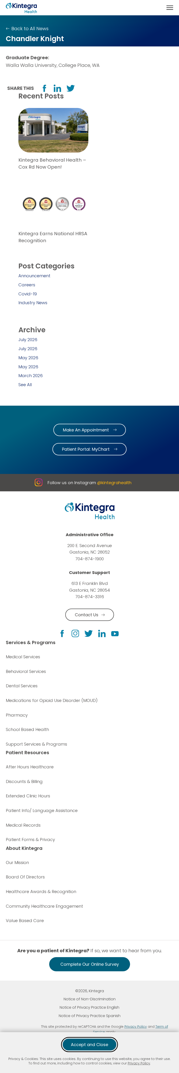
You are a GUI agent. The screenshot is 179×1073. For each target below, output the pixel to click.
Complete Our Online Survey (89, 964)
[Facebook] (62, 633)
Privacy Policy (139, 1063)
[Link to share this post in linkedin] (57, 88)
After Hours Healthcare (30, 767)
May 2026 (28, 358)
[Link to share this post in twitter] (70, 88)
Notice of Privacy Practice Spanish (89, 1015)
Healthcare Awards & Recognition (41, 891)
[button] (169, 8)
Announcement (34, 276)
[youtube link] (115, 633)
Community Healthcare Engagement (44, 906)
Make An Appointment (86, 430)
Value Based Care (25, 920)
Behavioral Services (26, 671)
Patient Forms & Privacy (30, 839)
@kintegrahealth (114, 483)
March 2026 (30, 375)
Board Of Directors (25, 877)
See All (25, 385)
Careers (26, 285)
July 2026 (27, 339)
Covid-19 (27, 294)
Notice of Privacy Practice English (89, 1007)
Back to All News (29, 28)
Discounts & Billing (24, 781)
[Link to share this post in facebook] (44, 88)
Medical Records (23, 825)
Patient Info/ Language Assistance (42, 810)
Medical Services (23, 657)
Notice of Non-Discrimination (90, 999)
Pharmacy (17, 715)
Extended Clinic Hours (28, 796)
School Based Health (27, 729)
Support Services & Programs (36, 744)
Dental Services (22, 686)
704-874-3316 (89, 597)
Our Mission (17, 862)
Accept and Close (89, 1044)
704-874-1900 (89, 559)
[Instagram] (75, 633)
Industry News (32, 303)
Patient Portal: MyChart (86, 449)
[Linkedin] (102, 633)
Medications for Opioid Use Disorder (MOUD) (52, 700)
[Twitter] (88, 633)
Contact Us (86, 615)
